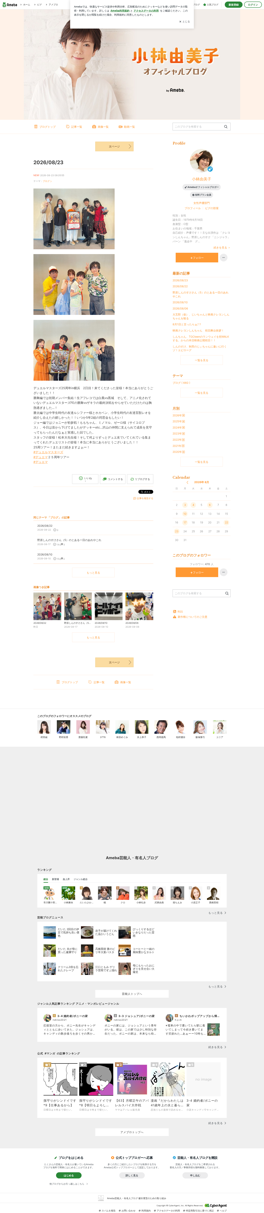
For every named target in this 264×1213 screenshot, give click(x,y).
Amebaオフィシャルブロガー (203, 187)
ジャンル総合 (81, 879)
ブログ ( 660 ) (181, 382)
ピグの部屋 (212, 208)
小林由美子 (201, 179)
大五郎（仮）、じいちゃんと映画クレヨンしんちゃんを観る (201, 316)
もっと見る (93, 572)
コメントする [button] (115, 479)
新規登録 (234, 4)
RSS (180, 611)
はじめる (69, 1175)
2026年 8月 (201, 482)
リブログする (142, 479)
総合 (45, 879)
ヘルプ (223, 1210)
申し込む (195, 1175)
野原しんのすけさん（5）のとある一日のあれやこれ (200, 294)
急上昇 (66, 879)
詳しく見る (132, 1175)
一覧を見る (201, 360)
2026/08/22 (180, 286)
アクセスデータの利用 (168, 1210)
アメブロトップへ (132, 1132)
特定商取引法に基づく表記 (200, 1210)
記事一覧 (76, 126)
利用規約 (146, 1210)
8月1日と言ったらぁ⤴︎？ (187, 324)
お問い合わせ (128, 1210)
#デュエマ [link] (40, 457)
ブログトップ (47, 126)
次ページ (114, 146)
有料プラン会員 (203, 194)
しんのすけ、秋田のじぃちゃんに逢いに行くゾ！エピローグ (200, 348)
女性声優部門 (201, 203)
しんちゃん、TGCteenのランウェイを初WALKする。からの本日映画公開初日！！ (201, 338)
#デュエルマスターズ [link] (48, 452)
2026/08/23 (48, 162)
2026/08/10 (180, 302)
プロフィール (193, 208)
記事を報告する (145, 498)
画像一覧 (103, 126)
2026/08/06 (180, 308)
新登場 (55, 879)
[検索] (225, 126)
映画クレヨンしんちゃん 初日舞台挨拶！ (198, 330)
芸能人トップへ (132, 993)
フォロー (198, 257)
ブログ (46, 181)
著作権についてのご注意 (192, 616)
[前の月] (187, 482)
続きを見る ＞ (222, 247)
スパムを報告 (109, 1210)
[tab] (45, 879)
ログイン (253, 4)
